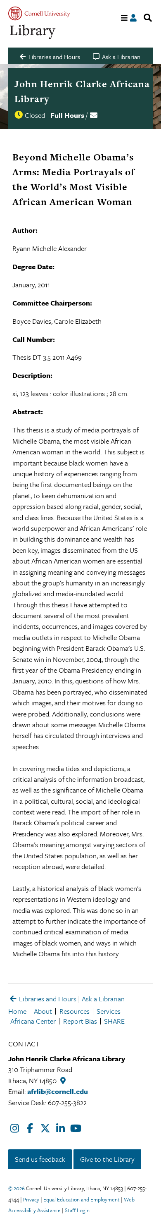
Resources (74, 1011)
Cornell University (39, 13)
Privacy (31, 1199)
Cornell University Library (33, 32)
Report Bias (80, 1021)
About (43, 1011)
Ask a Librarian (103, 998)
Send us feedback (40, 1159)
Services (109, 1011)
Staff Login (77, 1210)
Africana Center (33, 1021)
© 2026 (16, 1188)
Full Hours (67, 115)
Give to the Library (107, 1159)
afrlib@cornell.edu (57, 1091)
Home (17, 1011)
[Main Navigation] (124, 18)
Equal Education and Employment (81, 1199)
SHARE (114, 1021)
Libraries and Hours (46, 998)
